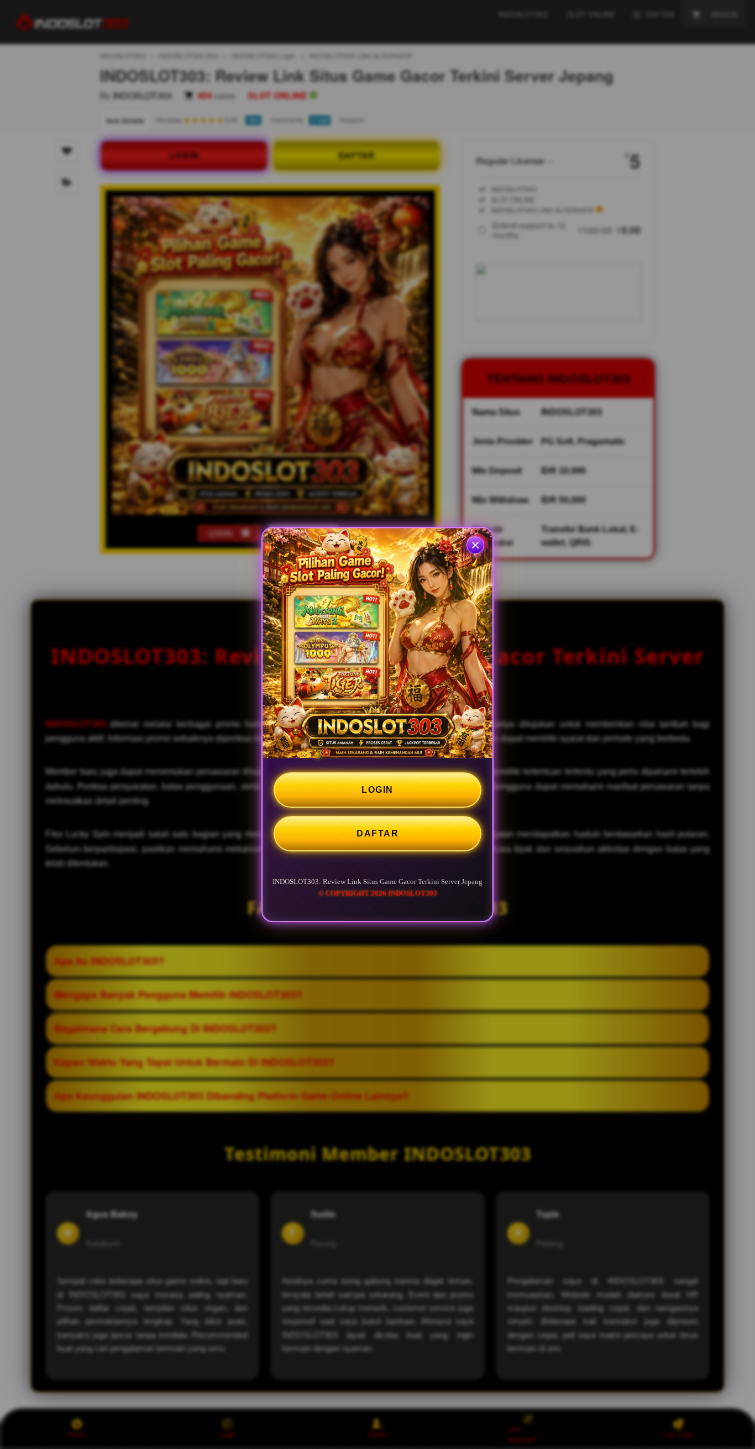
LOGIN (377, 789)
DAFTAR (377, 833)
